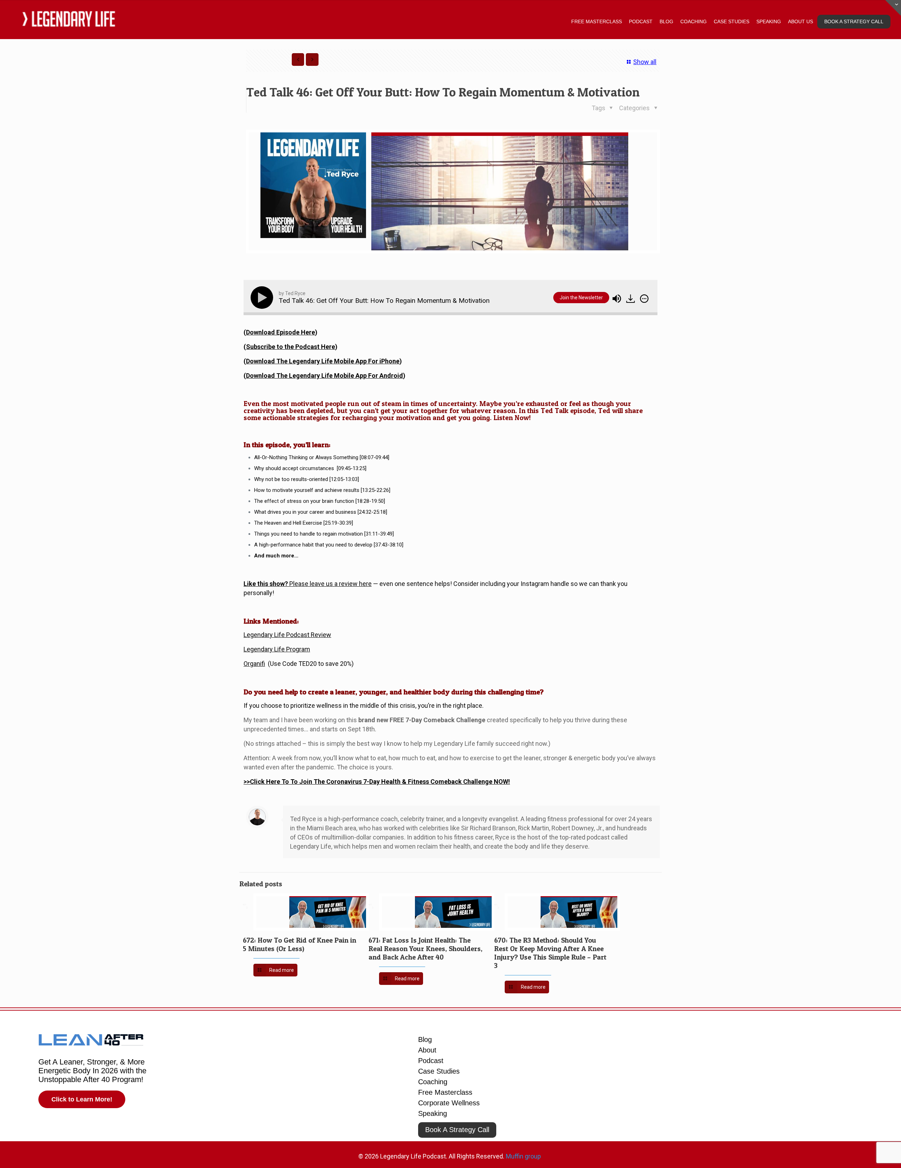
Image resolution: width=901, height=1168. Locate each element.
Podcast (430, 1060)
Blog (425, 1039)
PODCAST (641, 21)
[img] (644, 298)
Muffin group (523, 1156)
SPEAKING (768, 21)
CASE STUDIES (731, 21)
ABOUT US (800, 21)
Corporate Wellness (449, 1103)
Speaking (432, 1113)
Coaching (432, 1082)
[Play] (263, 297)
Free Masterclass (445, 1092)
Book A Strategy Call (457, 1129)
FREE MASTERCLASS (596, 21)
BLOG (666, 21)
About (427, 1050)
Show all (644, 61)
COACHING (693, 21)
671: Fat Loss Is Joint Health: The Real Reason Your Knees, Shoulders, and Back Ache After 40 (425, 948)
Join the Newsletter (581, 297)
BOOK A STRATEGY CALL (853, 21)
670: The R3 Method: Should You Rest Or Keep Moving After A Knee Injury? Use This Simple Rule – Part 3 (550, 953)
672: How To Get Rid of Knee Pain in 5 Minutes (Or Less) (299, 944)
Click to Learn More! (81, 1099)
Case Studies (439, 1071)
